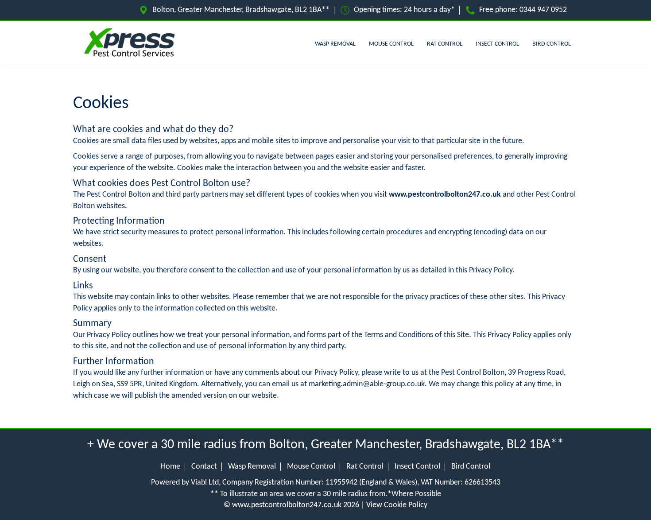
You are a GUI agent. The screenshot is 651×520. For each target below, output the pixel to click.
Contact (204, 466)
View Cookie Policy (396, 505)
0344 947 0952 (543, 10)
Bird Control (551, 44)
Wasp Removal (335, 44)
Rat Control (444, 44)
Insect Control (497, 44)
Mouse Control (391, 44)
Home (170, 466)
